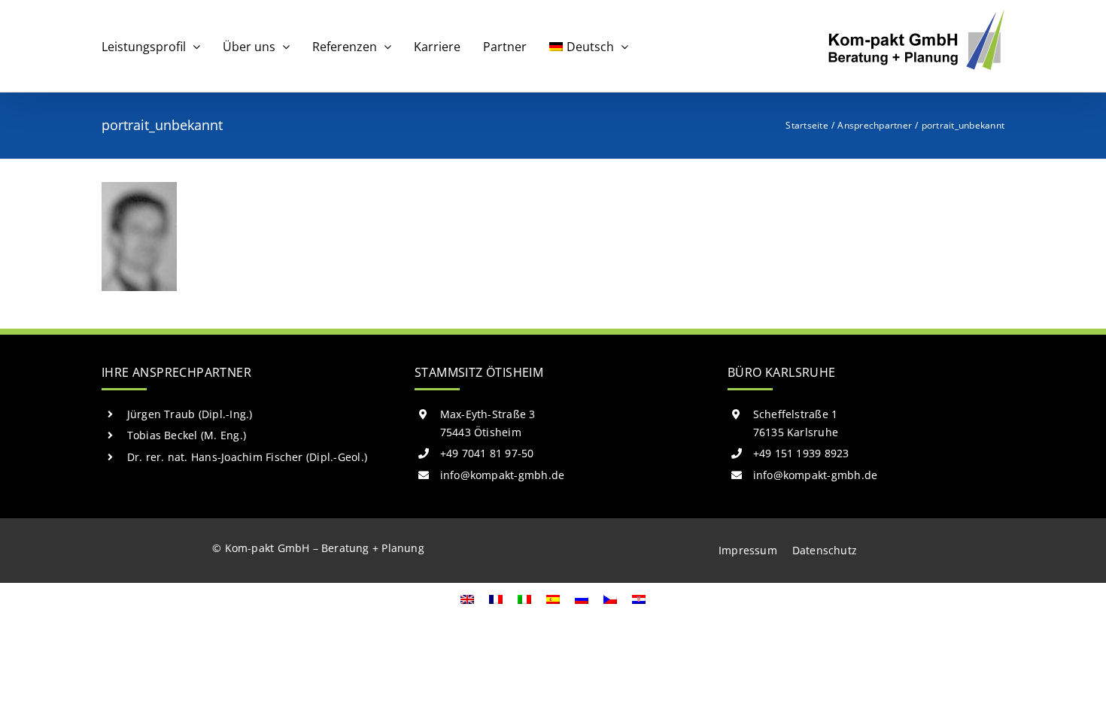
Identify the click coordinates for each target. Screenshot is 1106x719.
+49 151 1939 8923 (801, 453)
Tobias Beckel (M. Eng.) (187, 435)
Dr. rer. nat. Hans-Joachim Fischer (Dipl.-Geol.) (247, 457)
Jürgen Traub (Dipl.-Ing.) (190, 414)
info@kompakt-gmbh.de (502, 475)
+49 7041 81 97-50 (487, 453)
